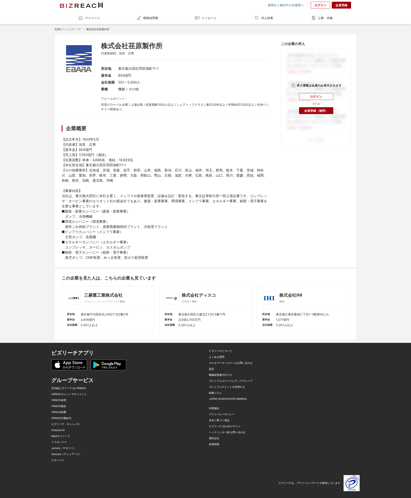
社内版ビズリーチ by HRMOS (68, 388)
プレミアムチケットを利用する (227, 387)
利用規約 (214, 408)
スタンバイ (57, 460)
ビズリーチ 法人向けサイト (224, 426)
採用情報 (214, 444)
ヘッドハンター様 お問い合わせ (227, 432)
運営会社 (214, 438)
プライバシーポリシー (222, 414)
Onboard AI (58, 430)
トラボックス (59, 442)
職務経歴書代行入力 (220, 375)
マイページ (92, 18)
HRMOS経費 (58, 412)
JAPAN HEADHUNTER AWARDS (228, 399)
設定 (211, 369)
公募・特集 (325, 18)
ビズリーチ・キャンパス (65, 424)
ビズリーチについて (220, 351)
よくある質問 (216, 357)
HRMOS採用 (58, 400)
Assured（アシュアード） (66, 454)
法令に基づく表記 (219, 420)
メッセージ (208, 18)
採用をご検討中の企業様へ (286, 5)
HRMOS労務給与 (61, 418)
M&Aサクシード (60, 436)
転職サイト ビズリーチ (68, 29)
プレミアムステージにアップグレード (231, 381)
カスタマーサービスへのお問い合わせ (231, 363)
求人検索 (267, 18)
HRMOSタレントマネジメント (69, 394)
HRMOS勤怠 (58, 406)
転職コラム (215, 393)
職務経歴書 (150, 18)
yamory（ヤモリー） (63, 448)
